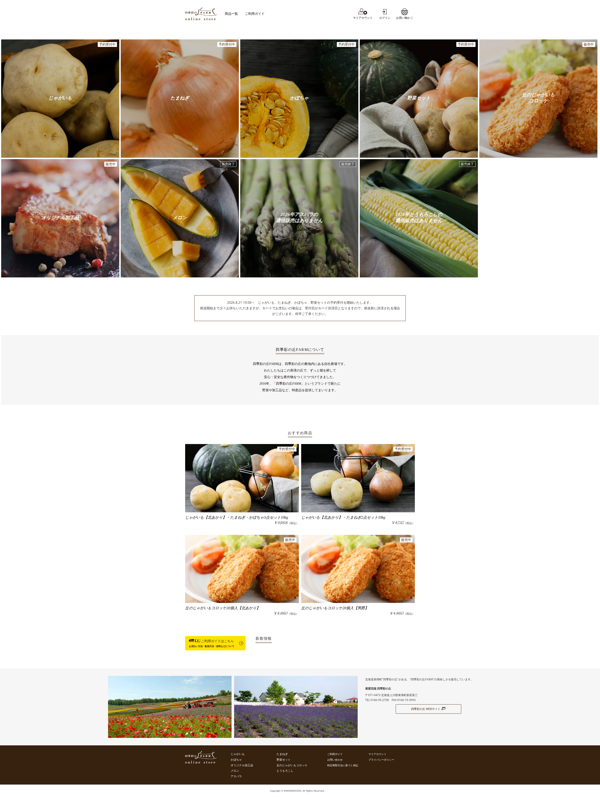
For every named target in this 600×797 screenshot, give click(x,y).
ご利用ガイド (255, 13)
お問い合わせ (335, 759)
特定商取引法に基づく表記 (342, 765)
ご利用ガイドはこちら (211, 643)
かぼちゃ (236, 759)
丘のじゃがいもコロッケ (292, 765)
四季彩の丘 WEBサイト (425, 709)
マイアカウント (377, 754)
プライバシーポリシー (381, 759)
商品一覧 (231, 13)
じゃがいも (238, 754)
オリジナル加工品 (242, 765)
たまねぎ (282, 754)
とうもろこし (285, 770)
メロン (235, 770)
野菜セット (284, 759)
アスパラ (236, 776)
